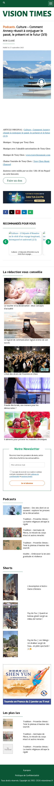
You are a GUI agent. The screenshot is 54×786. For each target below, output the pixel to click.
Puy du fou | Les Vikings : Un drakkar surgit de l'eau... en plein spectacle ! (38, 643)
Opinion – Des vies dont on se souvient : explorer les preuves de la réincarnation (36, 510)
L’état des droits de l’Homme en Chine (21, 374)
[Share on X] (11, 212)
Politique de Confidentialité (27, 775)
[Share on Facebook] (5, 212)
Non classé (9, 40)
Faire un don (14, 180)
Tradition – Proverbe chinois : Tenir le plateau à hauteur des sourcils (36, 545)
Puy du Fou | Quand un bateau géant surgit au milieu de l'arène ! (37, 616)
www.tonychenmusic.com (38, 154)
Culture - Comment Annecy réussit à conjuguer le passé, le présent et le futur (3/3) (26, 132)
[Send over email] (30, 212)
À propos (27, 770)
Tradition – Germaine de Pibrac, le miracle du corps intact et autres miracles (34, 533)
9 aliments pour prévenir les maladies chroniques (25, 439)
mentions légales (26, 476)
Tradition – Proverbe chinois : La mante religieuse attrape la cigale (36, 521)
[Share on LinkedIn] (24, 212)
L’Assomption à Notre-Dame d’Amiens (37, 587)
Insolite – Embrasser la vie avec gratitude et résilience (36, 555)
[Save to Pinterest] (18, 212)
